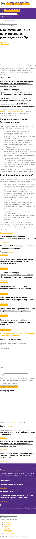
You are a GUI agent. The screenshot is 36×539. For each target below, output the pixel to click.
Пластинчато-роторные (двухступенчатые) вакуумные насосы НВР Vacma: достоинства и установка (16, 92)
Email (2, 371)
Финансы (7, 528)
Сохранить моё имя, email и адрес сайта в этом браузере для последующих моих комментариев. (17, 379)
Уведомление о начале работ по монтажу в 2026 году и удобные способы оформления (17, 432)
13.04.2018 (3, 501)
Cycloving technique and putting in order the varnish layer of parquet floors (16, 496)
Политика (7, 526)
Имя (2, 367)
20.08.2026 (3, 281)
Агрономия (7, 524)
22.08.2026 (3, 267)
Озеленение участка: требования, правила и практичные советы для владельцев (15, 322)
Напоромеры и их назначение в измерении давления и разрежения (15, 99)
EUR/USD (15, 422)
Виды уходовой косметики (11, 484)
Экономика (7, 532)
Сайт (1, 375)
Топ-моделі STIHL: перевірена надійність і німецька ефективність (18, 334)
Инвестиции (8, 522)
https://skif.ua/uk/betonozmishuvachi (11, 111)
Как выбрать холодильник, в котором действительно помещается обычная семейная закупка (16, 83)
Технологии (10, 25)
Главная (2, 25)
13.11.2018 (3, 488)
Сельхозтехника (9, 20)
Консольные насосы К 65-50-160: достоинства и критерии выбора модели (18, 105)
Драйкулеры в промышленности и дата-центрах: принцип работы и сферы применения (17, 455)
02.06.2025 (3, 42)
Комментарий (5, 348)
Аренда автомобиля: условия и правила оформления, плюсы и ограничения (17, 309)
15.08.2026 (3, 328)
